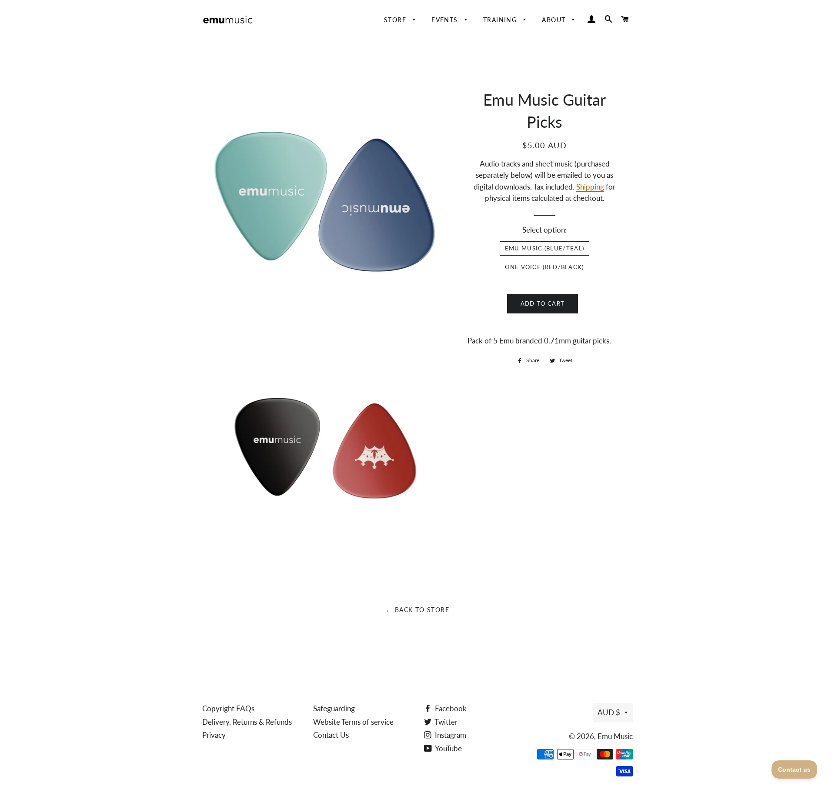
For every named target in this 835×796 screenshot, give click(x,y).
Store (396, 19)
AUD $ (609, 712)
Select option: (544, 229)
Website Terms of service (353, 721)
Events (445, 19)
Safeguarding (334, 708)
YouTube (448, 748)
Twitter (445, 721)
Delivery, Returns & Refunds (247, 721)
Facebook (450, 708)
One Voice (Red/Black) (544, 266)
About (555, 19)
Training (501, 19)
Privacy (214, 734)
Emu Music (615, 736)
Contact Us (331, 734)
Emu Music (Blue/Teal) (544, 248)
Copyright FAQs (228, 708)
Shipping (590, 186)
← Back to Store (417, 609)
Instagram (449, 734)
